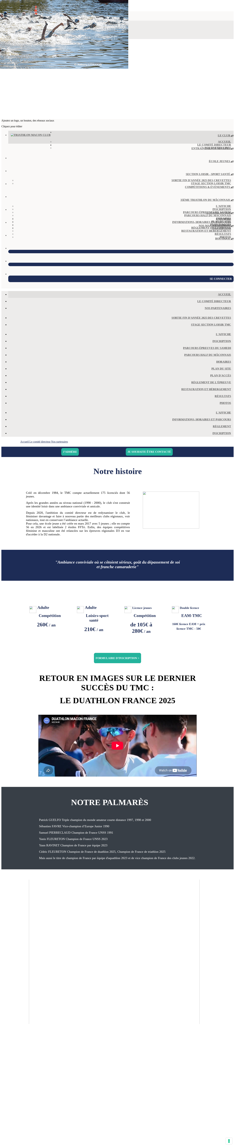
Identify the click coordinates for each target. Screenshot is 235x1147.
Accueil (224, 141)
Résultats (223, 233)
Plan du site (221, 368)
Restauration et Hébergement (206, 230)
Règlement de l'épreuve (211, 382)
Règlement (222, 426)
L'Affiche (223, 219)
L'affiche (223, 206)
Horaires (223, 361)
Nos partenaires (218, 308)
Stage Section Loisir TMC (211, 183)
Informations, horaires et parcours (201, 222)
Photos (225, 403)
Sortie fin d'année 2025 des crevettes (201, 180)
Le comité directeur (214, 144)
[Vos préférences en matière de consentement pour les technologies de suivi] (229, 1141)
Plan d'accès (220, 375)
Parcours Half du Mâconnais (207, 215)
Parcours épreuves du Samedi (207, 348)
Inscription (221, 209)
